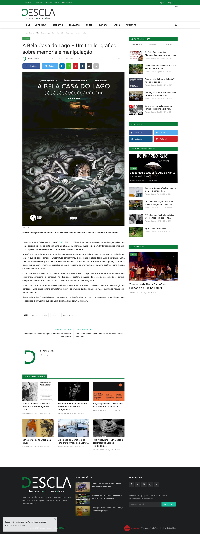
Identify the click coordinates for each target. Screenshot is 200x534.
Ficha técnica (67, 2)
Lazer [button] (117, 25)
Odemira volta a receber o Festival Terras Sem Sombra (160, 67)
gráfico (44, 315)
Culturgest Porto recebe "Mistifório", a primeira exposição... (107, 509)
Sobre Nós (39, 2)
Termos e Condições (149, 528)
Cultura (31, 33)
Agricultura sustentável (155, 228)
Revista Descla (33, 58)
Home (27, 25)
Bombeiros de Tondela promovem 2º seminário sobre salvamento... (107, 496)
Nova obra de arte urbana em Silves (36, 441)
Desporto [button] (58, 25)
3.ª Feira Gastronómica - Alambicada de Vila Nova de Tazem (160, 53)
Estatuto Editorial (52, 2)
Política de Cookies (168, 528)
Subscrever (169, 504)
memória (55, 315)
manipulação (68, 315)
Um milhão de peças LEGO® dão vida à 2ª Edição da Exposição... (159, 202)
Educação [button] (74, 25)
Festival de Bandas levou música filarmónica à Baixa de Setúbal (99, 335)
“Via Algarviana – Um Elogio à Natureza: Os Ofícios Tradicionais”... (108, 443)
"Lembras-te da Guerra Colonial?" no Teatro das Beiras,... (160, 80)
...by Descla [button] (41, 25)
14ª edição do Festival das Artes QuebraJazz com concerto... (159, 216)
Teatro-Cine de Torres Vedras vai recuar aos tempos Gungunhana (72, 406)
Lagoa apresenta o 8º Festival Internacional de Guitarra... (108, 405)
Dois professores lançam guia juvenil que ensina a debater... (158, 107)
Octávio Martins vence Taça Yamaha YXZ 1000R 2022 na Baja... (106, 484)
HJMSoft (62, 528)
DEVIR (60, 242)
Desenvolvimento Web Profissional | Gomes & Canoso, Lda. (161, 189)
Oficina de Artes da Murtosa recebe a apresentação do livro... (36, 406)
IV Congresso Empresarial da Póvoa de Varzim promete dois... (161, 93)
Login (161, 2)
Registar (171, 2)
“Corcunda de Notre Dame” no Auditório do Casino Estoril (147, 286)
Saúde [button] (89, 25)
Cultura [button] (103, 25)
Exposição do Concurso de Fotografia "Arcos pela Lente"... (73, 441)
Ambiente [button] (131, 25)
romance (34, 315)
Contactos (27, 2)
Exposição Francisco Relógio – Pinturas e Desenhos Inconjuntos (47, 335)
